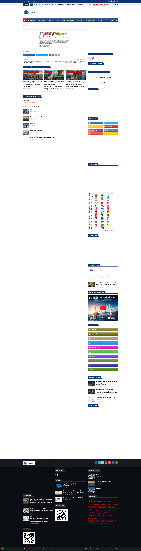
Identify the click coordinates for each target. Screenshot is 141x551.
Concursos (93, 338)
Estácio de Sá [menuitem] (61, 20)
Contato (33, 1)
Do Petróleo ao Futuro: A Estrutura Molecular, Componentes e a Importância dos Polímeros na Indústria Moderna (41, 510)
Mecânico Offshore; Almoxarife (38, 116)
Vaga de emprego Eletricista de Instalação (71, 484)
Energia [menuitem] (51, 20)
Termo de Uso (100, 548)
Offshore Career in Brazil (102, 276)
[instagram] (114, 1)
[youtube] (95, 133)
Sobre (28, 1)
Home (24, 1)
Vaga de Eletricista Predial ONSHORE (105, 269)
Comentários (61, 476)
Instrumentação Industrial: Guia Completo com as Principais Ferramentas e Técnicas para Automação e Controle (107, 391)
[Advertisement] (114, 36)
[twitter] (111, 1)
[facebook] (109, 1)
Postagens (61, 474)
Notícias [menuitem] (79, 20)
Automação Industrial (97, 334)
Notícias (93, 356)
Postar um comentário (29, 102)
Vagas (92, 370)
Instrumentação (95, 347)
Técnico (32, 110)
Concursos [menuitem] (42, 20)
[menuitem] (25, 20)
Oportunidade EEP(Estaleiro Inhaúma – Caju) (42, 137)
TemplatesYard (35, 548)
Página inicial (26, 25)
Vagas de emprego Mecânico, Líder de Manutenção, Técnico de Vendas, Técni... (74, 491)
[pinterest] (117, 1)
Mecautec (26, 28)
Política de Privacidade (90, 548)
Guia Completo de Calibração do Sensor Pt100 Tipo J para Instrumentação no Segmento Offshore (106, 383)
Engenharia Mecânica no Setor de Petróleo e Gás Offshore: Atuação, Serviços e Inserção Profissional (33, 83)
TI (90, 365)
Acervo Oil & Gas (95, 329)
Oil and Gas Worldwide (97, 361)
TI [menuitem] (106, 20)
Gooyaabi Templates (51, 548)
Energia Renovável (95, 343)
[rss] (95, 126)
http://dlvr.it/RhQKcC (28, 51)
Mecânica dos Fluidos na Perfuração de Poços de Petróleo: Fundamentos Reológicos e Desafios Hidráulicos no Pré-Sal (63, 4)
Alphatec (32, 123)
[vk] (111, 130)
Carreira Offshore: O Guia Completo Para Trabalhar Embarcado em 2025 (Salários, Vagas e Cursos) (107, 284)
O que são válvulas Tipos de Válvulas (105, 397)
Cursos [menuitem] (100, 20)
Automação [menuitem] (31, 20)
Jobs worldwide (95, 352)
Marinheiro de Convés (36, 130)
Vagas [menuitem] (112, 20)
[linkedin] (113, 462)
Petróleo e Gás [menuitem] (90, 20)
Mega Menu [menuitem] (70, 20)
